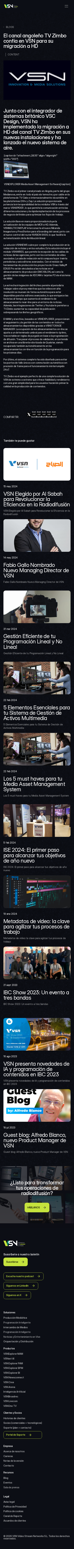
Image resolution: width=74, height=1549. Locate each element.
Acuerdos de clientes (14, 1520)
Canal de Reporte (12, 1516)
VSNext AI (8, 1358)
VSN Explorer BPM (13, 1368)
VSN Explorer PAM (13, 1363)
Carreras (8, 1456)
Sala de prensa (11, 1487)
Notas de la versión (13, 1460)
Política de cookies (13, 1511)
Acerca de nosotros (13, 1451)
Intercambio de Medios (15, 1327)
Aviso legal (8, 1501)
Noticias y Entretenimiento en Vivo (21, 1336)
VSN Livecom (10, 1401)
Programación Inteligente (17, 1322)
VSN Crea (8, 1382)
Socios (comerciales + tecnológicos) (22, 1422)
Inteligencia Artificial (14, 1391)
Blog (5, 1477)
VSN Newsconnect (13, 1377)
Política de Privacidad (15, 1506)
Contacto (8, 1465)
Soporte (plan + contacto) (17, 1427)
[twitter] (29, 414)
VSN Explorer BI (11, 1372)
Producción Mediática (15, 1317)
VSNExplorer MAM (13, 1353)
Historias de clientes (14, 1418)
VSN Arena (9, 1387)
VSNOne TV (10, 1405)
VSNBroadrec (10, 1396)
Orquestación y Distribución (18, 1341)
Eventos (7, 1482)
